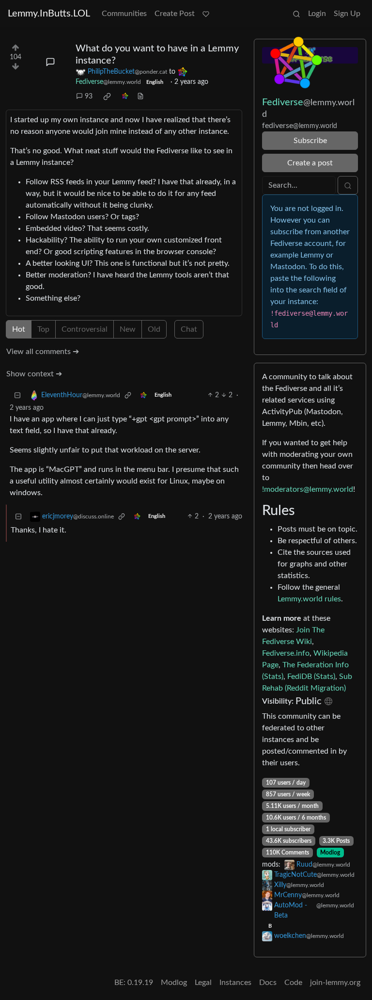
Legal (203, 982)
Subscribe (310, 141)
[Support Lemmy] (206, 13)
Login (317, 13)
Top (43, 329)
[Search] (296, 13)
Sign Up (347, 13)
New (128, 329)
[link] (107, 96)
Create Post (175, 13)
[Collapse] (17, 395)
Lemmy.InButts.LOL (49, 13)
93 (89, 96)
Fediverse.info (286, 653)
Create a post (310, 163)
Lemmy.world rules (309, 599)
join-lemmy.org (335, 982)
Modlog (330, 852)
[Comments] (50, 62)
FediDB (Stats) (311, 676)
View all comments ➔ (42, 351)
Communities (124, 13)
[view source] (140, 96)
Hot (18, 329)
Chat (189, 329)
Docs (268, 982)
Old (154, 329)
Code (293, 982)
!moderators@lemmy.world (307, 489)
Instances (235, 982)
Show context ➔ (34, 374)
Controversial (85, 329)
